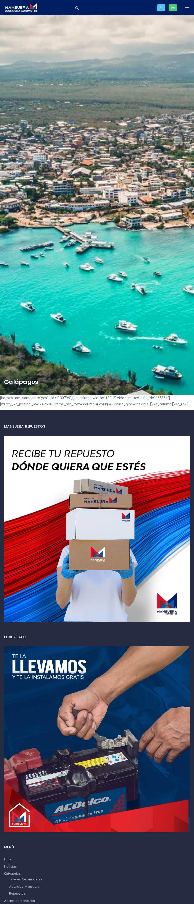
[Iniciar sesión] (161, 7)
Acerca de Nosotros (19, 901)
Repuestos (17, 893)
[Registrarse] (173, 7)
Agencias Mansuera (24, 886)
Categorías (12, 873)
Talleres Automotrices (25, 879)
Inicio (8, 859)
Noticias (10, 866)
